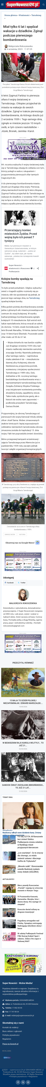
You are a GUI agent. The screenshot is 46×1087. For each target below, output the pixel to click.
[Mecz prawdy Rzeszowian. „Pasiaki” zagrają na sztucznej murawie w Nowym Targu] (9, 888)
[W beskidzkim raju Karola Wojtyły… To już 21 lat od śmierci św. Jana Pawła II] (23, 724)
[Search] (43, 5)
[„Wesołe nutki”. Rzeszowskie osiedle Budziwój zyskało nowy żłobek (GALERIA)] (9, 869)
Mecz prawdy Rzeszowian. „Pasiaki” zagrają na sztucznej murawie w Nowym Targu (30, 888)
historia (22, 534)
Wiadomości (24, 15)
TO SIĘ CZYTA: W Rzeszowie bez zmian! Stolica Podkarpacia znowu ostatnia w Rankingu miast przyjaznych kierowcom (30, 842)
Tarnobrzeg (36, 15)
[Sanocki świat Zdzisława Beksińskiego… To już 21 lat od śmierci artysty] (23, 767)
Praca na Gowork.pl (10, 1044)
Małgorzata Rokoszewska (23, 603)
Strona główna (10, 15)
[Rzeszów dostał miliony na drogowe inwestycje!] (9, 912)
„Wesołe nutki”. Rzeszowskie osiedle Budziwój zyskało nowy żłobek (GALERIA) (30, 869)
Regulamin (33, 1076)
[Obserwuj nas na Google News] (37, 544)
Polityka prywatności (18, 1076)
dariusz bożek (10, 534)
